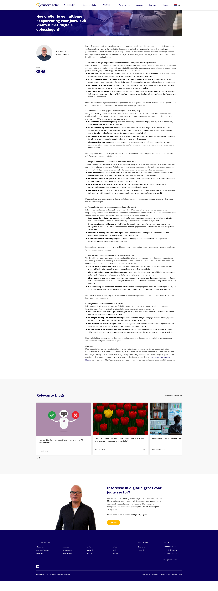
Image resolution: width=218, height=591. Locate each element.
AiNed (115, 547)
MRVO (89, 553)
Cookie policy (177, 574)
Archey (115, 553)
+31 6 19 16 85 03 (170, 553)
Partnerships (124, 5)
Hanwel (90, 550)
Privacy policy (165, 574)
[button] (70, 5)
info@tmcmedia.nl (171, 560)
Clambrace (40, 547)
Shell (114, 550)
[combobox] (177, 5)
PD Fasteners (67, 550)
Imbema (39, 553)
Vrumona (65, 547)
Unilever (90, 547)
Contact (165, 5)
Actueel (139, 5)
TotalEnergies (67, 553)
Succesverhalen (90, 5)
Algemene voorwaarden (150, 574)
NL (179, 5)
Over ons (152, 5)
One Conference (42, 550)
